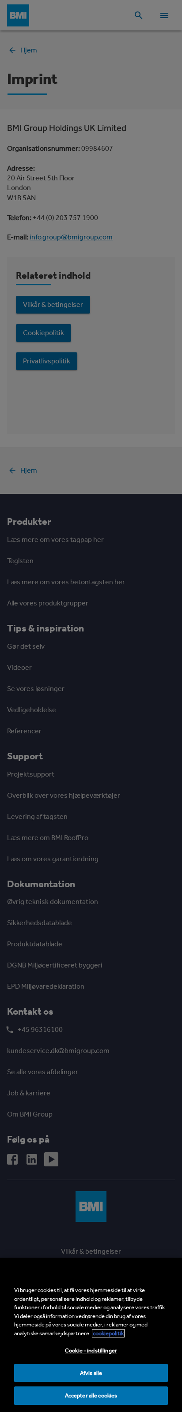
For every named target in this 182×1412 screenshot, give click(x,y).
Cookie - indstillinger (91, 1350)
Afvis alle (91, 1373)
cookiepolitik (108, 1333)
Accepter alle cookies (91, 1395)
